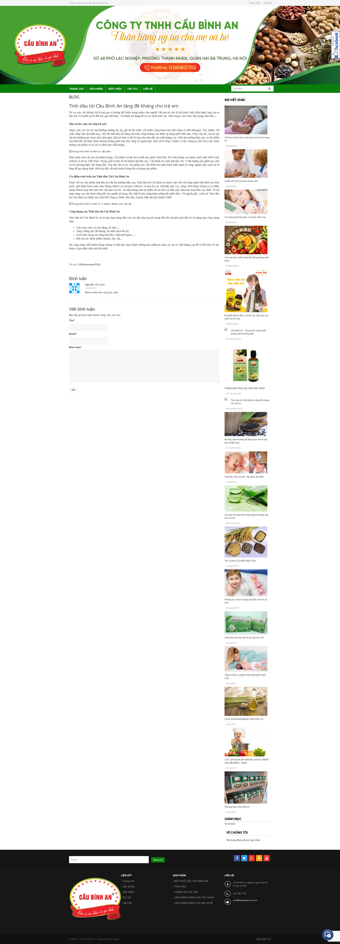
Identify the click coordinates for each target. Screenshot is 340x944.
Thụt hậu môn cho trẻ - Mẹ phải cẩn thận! (244, 477)
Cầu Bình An (263, 939)
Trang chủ (129, 881)
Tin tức (73, 264)
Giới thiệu (128, 892)
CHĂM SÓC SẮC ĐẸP (186, 892)
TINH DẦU (180, 886)
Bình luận (75, 347)
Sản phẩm (129, 886)
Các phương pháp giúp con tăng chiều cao (245, 217)
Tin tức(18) (230, 824)
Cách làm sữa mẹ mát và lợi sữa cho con (244, 637)
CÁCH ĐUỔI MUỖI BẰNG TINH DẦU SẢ (244, 719)
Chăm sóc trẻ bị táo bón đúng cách (241, 181)
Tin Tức (127, 897)
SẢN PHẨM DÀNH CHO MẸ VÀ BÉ (193, 903)
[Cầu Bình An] (170, 45)
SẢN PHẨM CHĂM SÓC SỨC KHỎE (194, 897)
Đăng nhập (254, 2)
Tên (72, 320)
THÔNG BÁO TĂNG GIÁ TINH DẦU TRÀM (245, 388)
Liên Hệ (127, 903)
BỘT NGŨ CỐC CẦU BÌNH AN (191, 881)
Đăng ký (268, 2)
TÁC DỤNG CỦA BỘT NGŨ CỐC (240, 561)
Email (72, 333)
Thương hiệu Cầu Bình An (237, 807)
